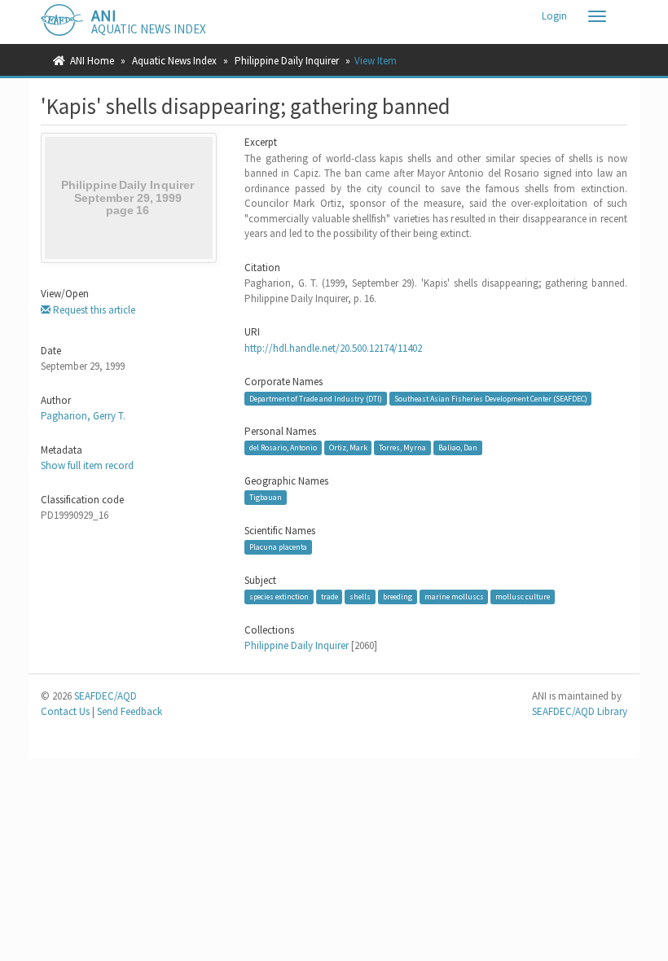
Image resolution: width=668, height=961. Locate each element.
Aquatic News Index (174, 61)
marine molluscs (454, 596)
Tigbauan (265, 497)
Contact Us (65, 711)
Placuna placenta (278, 547)
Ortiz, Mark (348, 447)
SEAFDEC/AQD (105, 696)
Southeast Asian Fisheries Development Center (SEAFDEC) (490, 398)
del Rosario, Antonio (283, 447)
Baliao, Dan (457, 447)
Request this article (93, 310)
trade (329, 596)
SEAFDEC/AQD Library (579, 711)
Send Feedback (129, 711)
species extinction (279, 596)
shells (360, 596)
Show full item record (87, 465)
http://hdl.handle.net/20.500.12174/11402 (333, 348)
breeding (397, 596)
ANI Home (92, 61)
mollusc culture (522, 596)
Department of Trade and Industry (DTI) (315, 398)
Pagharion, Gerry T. (83, 416)
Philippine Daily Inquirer (287, 61)
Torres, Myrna (402, 447)
